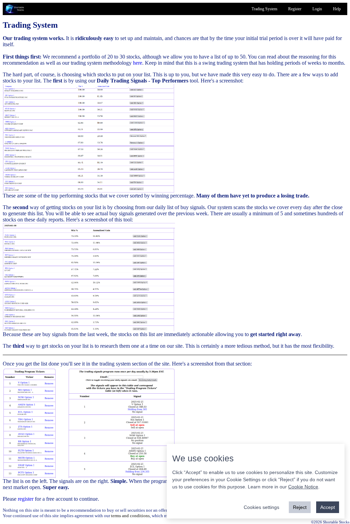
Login (317, 9)
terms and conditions (130, 515)
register (25, 499)
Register (294, 9)
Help (337, 9)
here (137, 63)
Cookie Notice (303, 486)
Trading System (264, 9)
